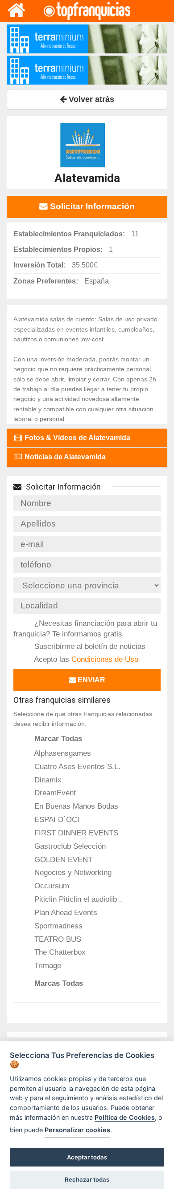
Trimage (46, 965)
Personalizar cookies (77, 1130)
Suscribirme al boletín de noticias (88, 646)
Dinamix (47, 779)
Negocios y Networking (72, 872)
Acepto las (85, 659)
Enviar (90, 680)
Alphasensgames (61, 753)
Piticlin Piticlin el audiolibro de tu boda (96, 899)
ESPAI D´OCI (55, 819)
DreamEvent (54, 792)
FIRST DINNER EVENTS (75, 832)
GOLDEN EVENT (62, 859)
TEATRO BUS (56, 939)
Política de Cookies (125, 1117)
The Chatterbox (59, 952)
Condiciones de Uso (104, 659)
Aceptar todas (87, 1157)
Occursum (50, 885)
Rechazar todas (87, 1179)
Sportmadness (57, 925)
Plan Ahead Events (64, 912)
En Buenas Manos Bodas (75, 806)
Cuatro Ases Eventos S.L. (76, 766)
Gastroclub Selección (69, 846)
